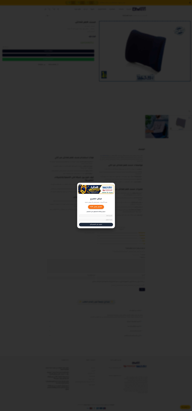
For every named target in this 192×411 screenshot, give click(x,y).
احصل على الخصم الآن (96, 224)
